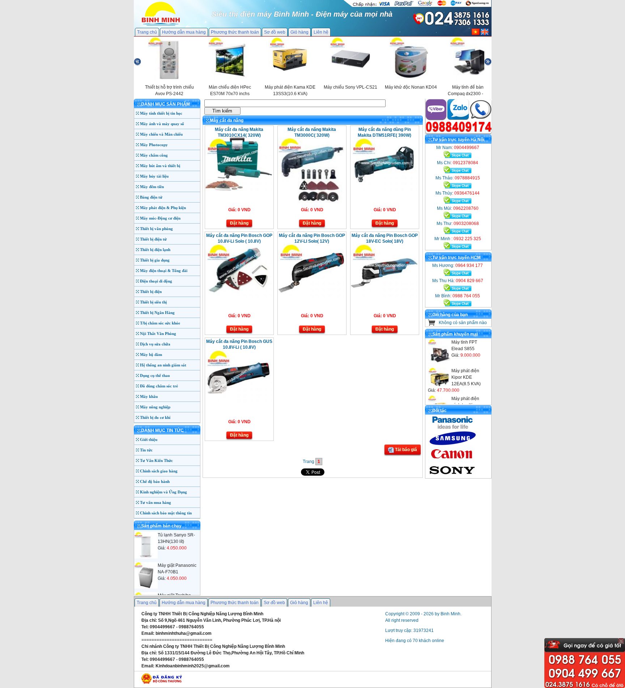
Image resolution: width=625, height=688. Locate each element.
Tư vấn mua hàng (155, 502)
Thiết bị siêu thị (153, 302)
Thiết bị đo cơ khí (155, 417)
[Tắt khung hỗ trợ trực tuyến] (621, 641)
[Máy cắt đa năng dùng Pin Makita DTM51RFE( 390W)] (383, 189)
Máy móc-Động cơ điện (160, 218)
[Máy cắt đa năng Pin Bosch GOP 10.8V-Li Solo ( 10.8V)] (238, 295)
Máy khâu (149, 396)
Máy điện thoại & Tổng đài (163, 270)
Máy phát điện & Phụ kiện (163, 207)
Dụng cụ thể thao (155, 375)
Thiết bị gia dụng (155, 260)
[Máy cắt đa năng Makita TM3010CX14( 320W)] (238, 189)
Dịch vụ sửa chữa (155, 344)
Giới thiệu (148, 439)
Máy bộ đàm (151, 354)
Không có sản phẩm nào (463, 322)
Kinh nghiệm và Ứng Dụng (163, 492)
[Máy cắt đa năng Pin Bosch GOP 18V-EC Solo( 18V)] (383, 295)
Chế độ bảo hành (155, 481)
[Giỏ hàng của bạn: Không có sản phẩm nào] (431, 324)
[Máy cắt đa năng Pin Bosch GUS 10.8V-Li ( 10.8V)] (238, 401)
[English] (485, 33)
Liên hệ (321, 32)
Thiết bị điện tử (153, 239)
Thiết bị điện (151, 291)
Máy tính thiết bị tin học (161, 113)
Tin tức (146, 450)
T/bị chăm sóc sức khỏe (160, 323)
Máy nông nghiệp (155, 407)
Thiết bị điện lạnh (155, 249)
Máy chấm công (154, 155)
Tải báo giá (405, 449)
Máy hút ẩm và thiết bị (160, 165)
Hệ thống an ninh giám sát (163, 365)
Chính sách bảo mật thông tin (166, 513)
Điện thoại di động (156, 281)
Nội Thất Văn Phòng (158, 333)
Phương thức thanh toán (235, 32)
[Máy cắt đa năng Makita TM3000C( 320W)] (311, 204)
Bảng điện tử (151, 197)
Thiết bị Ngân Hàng (157, 312)
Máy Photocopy (154, 145)
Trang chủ (147, 32)
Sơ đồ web (274, 32)
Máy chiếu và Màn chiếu (161, 134)
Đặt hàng (239, 223)
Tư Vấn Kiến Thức (156, 460)
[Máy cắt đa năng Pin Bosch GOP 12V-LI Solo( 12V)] (311, 295)
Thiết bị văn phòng (156, 228)
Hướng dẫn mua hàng (184, 32)
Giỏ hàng (299, 32)
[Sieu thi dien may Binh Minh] (160, 24)
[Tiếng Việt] (476, 33)
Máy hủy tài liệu (154, 176)
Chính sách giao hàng (159, 471)
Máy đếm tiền (152, 186)
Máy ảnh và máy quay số (162, 124)
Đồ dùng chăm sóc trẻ (159, 386)
